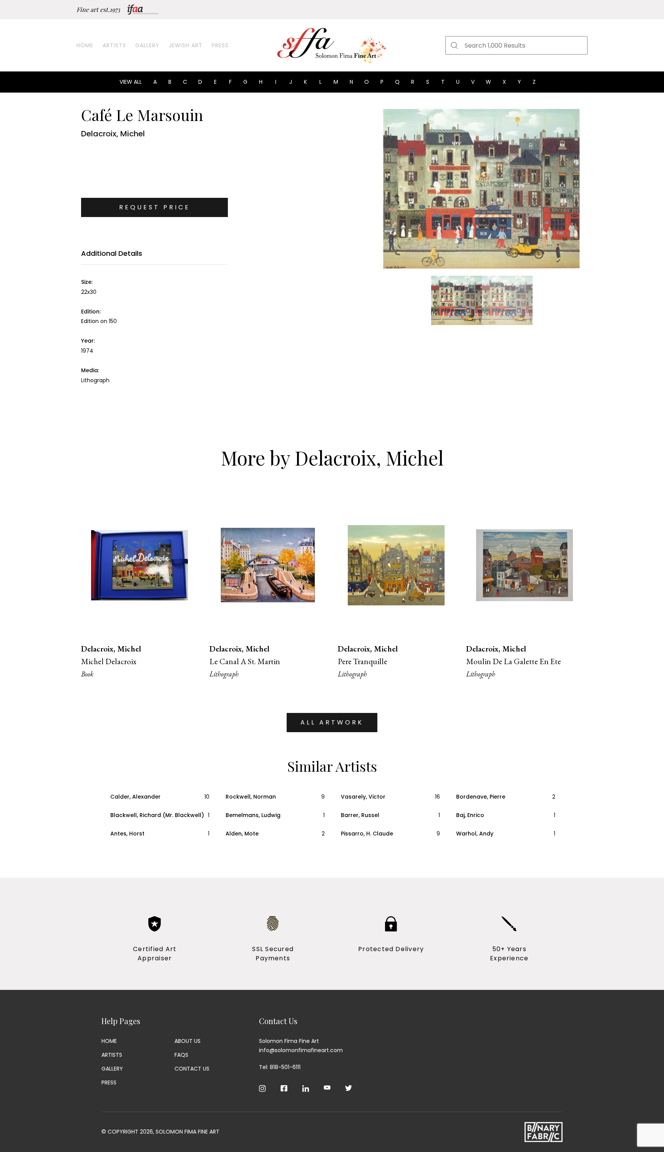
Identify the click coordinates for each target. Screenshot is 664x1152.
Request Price (154, 207)
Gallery (147, 45)
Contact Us (191, 1068)
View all (131, 82)
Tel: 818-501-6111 (279, 1067)
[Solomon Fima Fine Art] (332, 45)
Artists (114, 45)
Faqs (181, 1055)
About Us (187, 1041)
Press (220, 45)
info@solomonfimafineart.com (301, 1050)
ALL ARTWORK (332, 722)
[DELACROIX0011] (481, 188)
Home (84, 45)
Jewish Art (186, 45)
